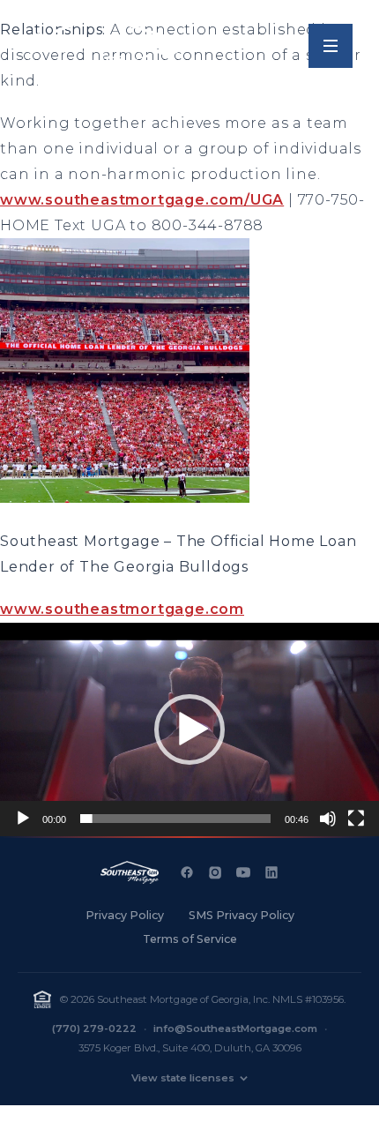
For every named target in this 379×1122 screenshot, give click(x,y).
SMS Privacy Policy (241, 915)
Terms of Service (190, 939)
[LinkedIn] (271, 872)
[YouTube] (243, 872)
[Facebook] (187, 872)
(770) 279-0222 (94, 1028)
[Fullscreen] (356, 818)
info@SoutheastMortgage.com (235, 1028)
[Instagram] (215, 872)
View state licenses (182, 1078)
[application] (189, 729)
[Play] (23, 818)
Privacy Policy (124, 915)
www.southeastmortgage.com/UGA (142, 199)
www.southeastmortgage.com (122, 609)
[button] (189, 729)
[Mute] (328, 818)
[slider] (175, 818)
